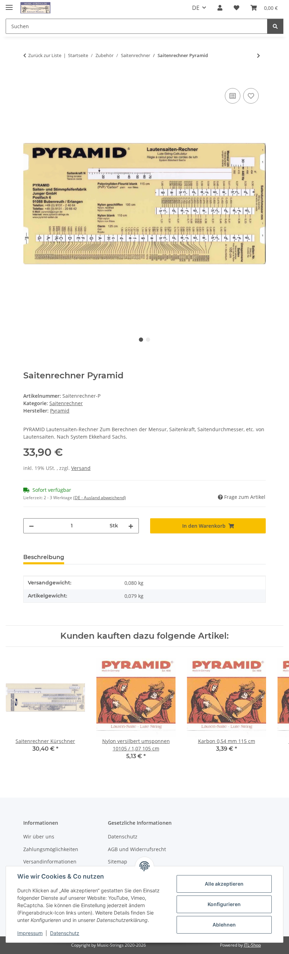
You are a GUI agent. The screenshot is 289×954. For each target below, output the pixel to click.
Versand (81, 468)
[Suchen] (275, 26)
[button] (220, 8)
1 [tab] (141, 339)
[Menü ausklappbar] (9, 4)
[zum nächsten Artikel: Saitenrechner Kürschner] (258, 55)
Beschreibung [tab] (43, 557)
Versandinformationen (49, 861)
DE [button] (195, 8)
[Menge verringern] (31, 526)
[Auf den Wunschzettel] (251, 96)
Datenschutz (64, 933)
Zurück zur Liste (44, 55)
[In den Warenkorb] (29, 78)
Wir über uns (38, 836)
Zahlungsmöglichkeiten (50, 849)
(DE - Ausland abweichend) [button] (99, 498)
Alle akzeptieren (224, 884)
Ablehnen (224, 925)
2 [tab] (148, 339)
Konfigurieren (224, 904)
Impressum (30, 933)
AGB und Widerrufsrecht (137, 849)
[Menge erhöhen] (131, 526)
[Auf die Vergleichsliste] (232, 96)
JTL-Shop (252, 945)
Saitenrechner (66, 403)
